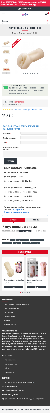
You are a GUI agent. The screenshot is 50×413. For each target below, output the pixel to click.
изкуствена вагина (22, 240)
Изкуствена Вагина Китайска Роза (14, 280)
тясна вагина (7, 243)
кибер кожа (17, 243)
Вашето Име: (7, 133)
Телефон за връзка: (9, 138)
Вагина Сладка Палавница (35, 280)
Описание (13, 220)
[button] (23, 73)
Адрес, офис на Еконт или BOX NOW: (10, 148)
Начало (14, 33)
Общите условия (17, 209)
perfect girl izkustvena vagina (31, 243)
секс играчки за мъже (37, 240)
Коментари (36, 220)
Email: (5, 142)
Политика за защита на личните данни (17, 212)
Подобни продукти (25, 252)
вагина (13, 240)
